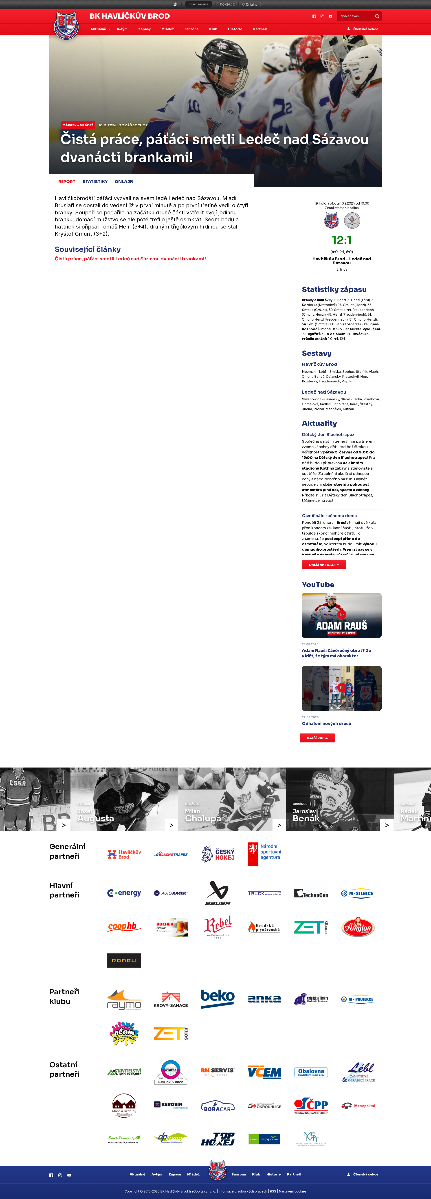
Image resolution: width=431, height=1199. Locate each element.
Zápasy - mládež (78, 125)
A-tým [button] (122, 29)
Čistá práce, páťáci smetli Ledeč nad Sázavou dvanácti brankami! (130, 259)
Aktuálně (137, 1174)
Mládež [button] (167, 29)
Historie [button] (235, 29)
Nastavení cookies (292, 1191)
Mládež (193, 1174)
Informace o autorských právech (243, 1191)
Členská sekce (365, 29)
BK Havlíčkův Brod (130, 16)
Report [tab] (66, 181)
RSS (273, 1191)
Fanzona (239, 1174)
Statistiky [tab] (95, 181)
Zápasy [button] (144, 29)
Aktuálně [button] (98, 29)
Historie (273, 1174)
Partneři (260, 29)
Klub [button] (213, 29)
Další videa (317, 738)
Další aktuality (324, 565)
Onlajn (124, 181)
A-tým (157, 1174)
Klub (256, 1174)
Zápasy (175, 1174)
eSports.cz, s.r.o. (204, 1191)
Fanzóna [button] (192, 29)
